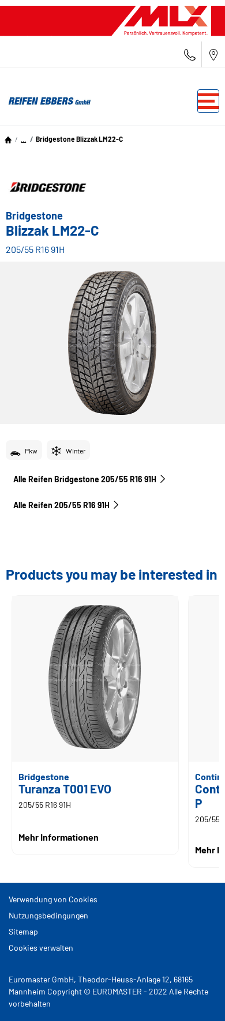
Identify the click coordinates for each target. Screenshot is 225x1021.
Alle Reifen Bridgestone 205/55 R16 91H (84, 479)
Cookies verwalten (41, 947)
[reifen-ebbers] (46, 101)
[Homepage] (8, 139)
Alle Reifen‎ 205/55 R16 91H (61, 505)
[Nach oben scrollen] (195, 996)
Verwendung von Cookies (53, 899)
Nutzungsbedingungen (48, 915)
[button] (23, 139)
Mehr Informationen (58, 836)
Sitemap (23, 931)
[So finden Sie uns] (213, 54)
